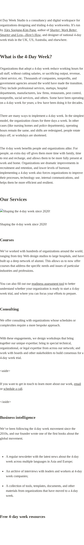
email (77, 384)
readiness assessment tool (48, 283)
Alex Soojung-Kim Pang (20, 30)
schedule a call (12, 388)
